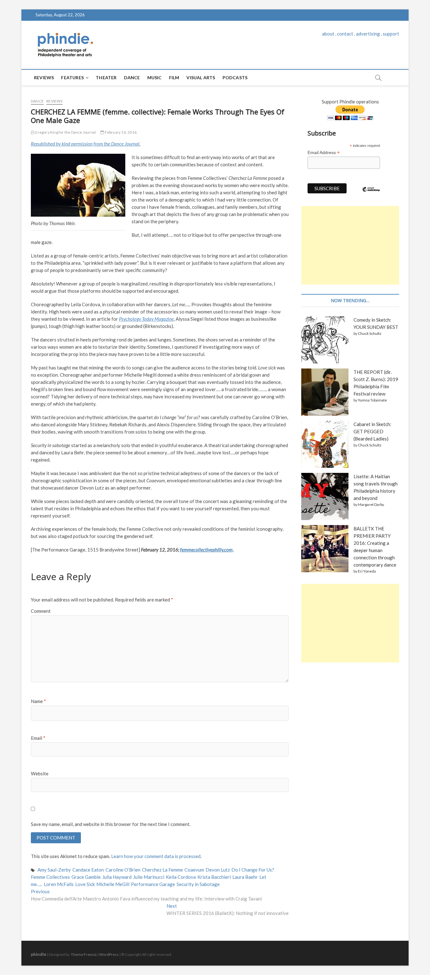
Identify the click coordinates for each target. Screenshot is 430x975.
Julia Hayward (117, 877)
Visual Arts (200, 77)
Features (72, 77)
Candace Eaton (88, 870)
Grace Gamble (86, 877)
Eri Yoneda (367, 571)
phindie (38, 954)
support (391, 33)
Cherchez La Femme (162, 870)
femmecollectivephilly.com (206, 549)
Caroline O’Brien (122, 870)
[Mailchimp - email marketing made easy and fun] (371, 194)
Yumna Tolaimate (372, 400)
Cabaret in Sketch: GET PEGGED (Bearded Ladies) (372, 431)
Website (39, 773)
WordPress (109, 954)
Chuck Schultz (370, 333)
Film (174, 77)
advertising (368, 33)
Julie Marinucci (148, 877)
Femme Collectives (50, 877)
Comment (41, 611)
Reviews (44, 77)
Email (38, 738)
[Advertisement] (350, 245)
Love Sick (85, 884)
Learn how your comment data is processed (156, 856)
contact (345, 33)
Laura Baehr (245, 877)
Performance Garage (153, 884)
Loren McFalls (59, 884)
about (328, 33)
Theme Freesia (84, 954)
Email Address (324, 153)
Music (154, 77)
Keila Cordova (181, 877)
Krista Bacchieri (214, 877)
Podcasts (235, 77)
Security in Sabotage (198, 884)
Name (38, 701)
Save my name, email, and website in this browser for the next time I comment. (110, 824)
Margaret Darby (371, 504)
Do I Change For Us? (252, 870)
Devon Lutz (218, 870)
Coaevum (194, 870)
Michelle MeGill (112, 884)
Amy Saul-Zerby (54, 870)
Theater (106, 77)
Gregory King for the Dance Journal (65, 132)
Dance (132, 77)
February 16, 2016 (120, 132)
